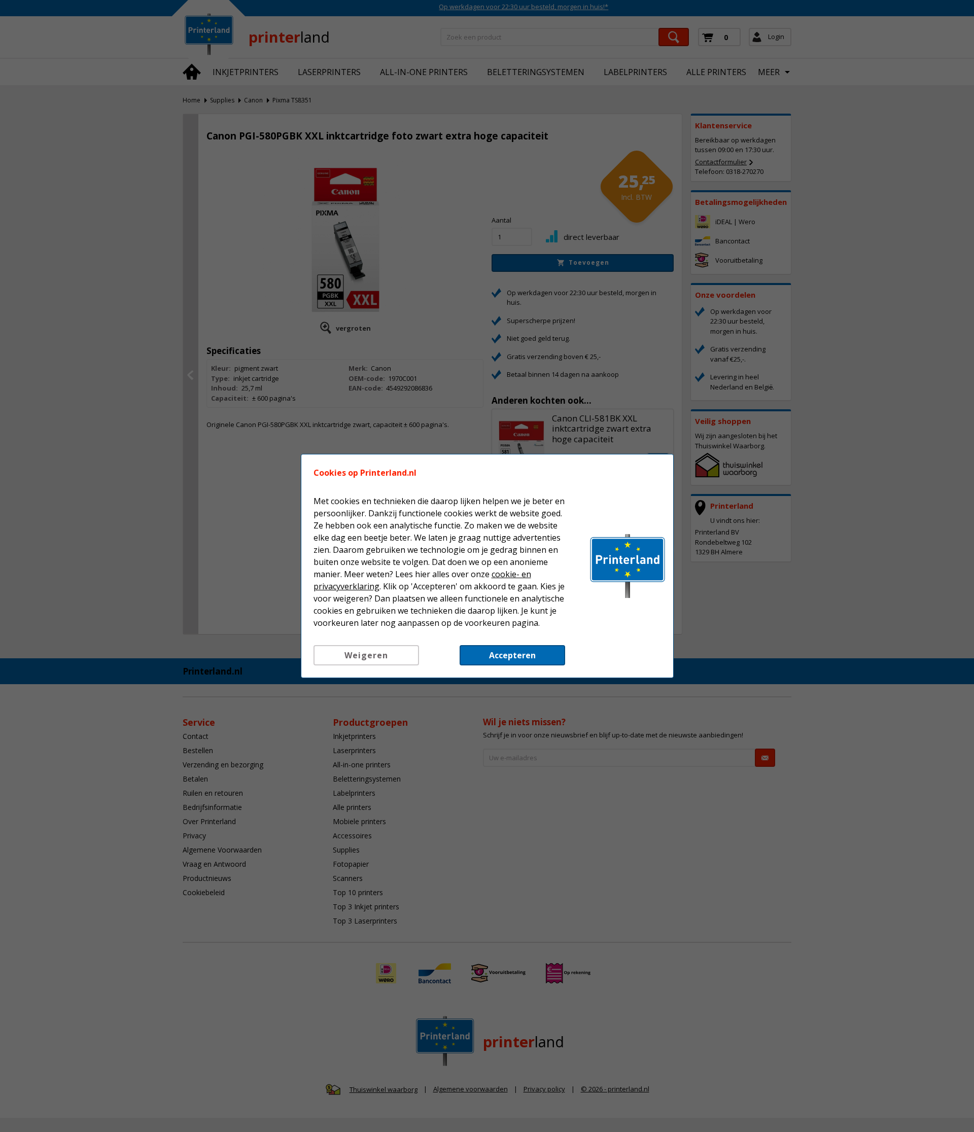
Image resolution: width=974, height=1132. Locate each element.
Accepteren (512, 655)
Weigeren (366, 655)
